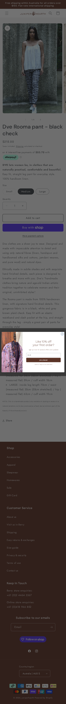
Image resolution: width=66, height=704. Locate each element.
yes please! (43, 360)
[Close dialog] (62, 333)
